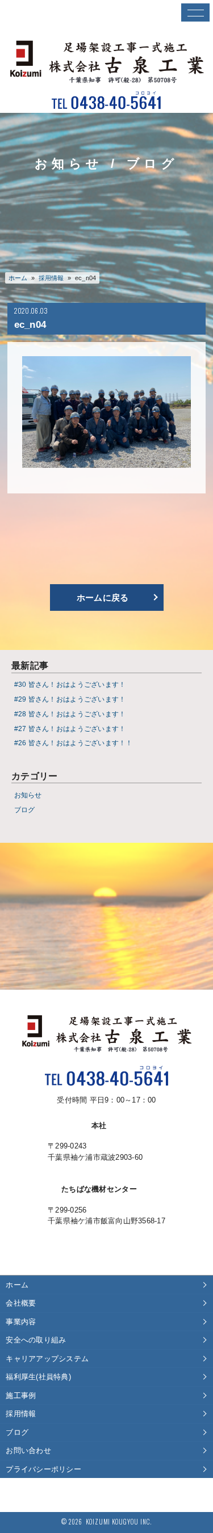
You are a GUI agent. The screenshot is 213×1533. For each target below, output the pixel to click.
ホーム (18, 277)
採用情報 (21, 1413)
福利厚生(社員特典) (38, 1376)
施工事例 (21, 1395)
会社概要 (21, 1303)
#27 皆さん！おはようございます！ (70, 728)
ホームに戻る (103, 597)
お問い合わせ (28, 1450)
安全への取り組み (36, 1340)
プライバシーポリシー (43, 1469)
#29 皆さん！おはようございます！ (70, 699)
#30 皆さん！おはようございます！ (70, 684)
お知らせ (28, 795)
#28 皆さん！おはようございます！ (70, 713)
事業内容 (21, 1321)
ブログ (24, 809)
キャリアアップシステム (47, 1358)
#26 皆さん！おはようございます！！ (73, 742)
